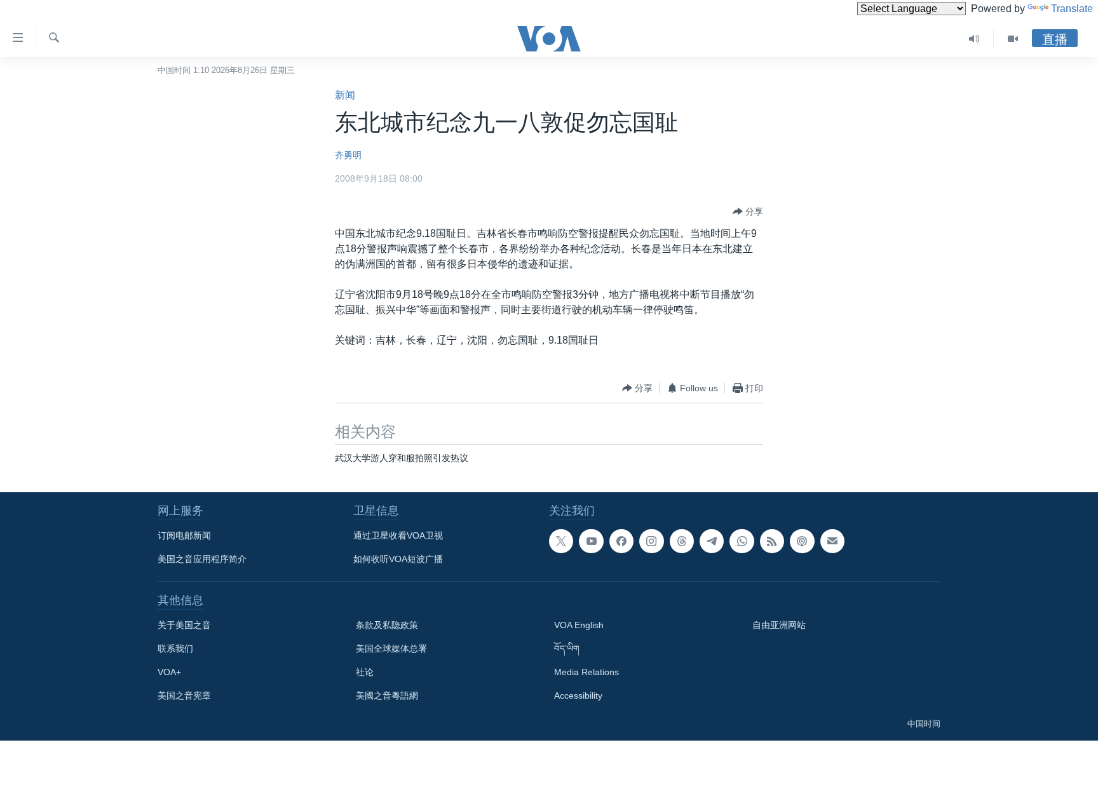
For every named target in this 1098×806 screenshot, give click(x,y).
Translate (1072, 8)
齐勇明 (348, 155)
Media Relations (586, 672)
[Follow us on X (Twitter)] (561, 541)
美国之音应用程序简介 (202, 559)
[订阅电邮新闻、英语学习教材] (832, 541)
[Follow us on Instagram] (651, 541)
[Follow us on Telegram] (712, 541)
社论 (365, 672)
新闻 (345, 95)
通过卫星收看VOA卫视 (398, 535)
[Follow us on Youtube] (591, 541)
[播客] (802, 541)
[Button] (748, 211)
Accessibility (578, 695)
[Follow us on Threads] (682, 541)
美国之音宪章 (184, 695)
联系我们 (175, 648)
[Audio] (974, 38)
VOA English (579, 625)
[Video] (1013, 38)
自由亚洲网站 (779, 625)
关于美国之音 (184, 625)
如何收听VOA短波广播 (398, 559)
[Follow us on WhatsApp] (741, 541)
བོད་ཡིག (567, 648)
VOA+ (169, 672)
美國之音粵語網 (387, 695)
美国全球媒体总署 (391, 648)
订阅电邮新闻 (184, 535)
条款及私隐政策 (387, 625)
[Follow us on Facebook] (621, 541)
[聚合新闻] (772, 541)
